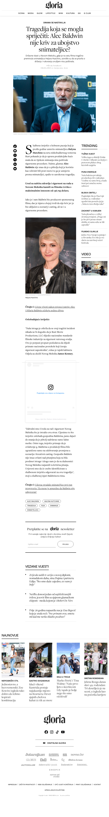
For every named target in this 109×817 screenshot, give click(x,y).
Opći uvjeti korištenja (64, 784)
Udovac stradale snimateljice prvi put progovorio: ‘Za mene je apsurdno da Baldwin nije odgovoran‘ (50, 488)
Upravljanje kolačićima (55, 790)
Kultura (70, 13)
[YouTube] (63, 732)
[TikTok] (57, 732)
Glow (40, 13)
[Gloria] (54, 5)
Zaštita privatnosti (27, 784)
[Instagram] (51, 732)
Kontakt (97, 784)
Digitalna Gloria (56, 743)
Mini (61, 13)
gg (79, 13)
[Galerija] (54, 104)
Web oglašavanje (45, 784)
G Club (87, 13)
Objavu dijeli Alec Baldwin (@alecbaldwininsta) (50, 419)
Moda (31, 13)
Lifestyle (50, 13)
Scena (21, 13)
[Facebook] (46, 732)
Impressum (12, 784)
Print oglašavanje (83, 784)
